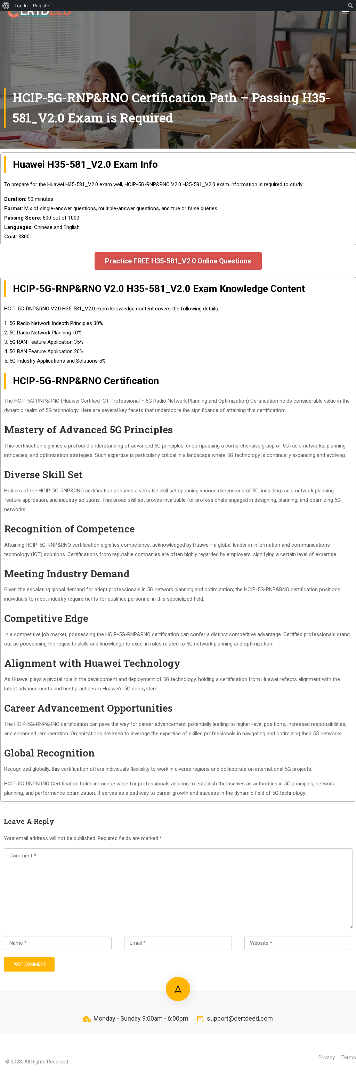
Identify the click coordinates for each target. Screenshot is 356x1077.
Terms (348, 1057)
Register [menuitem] (42, 5)
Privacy (326, 1057)
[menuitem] (6, 5)
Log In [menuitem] (21, 5)
